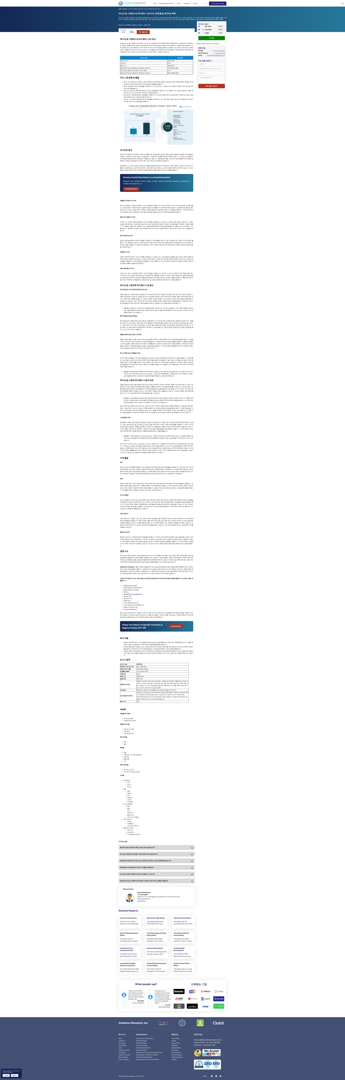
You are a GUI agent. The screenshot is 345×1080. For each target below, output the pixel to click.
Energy (125, 9)
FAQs (120, 1048)
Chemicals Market (141, 1043)
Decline (14, 1075)
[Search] (207, 3)
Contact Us (122, 1041)
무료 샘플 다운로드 (211, 86)
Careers (174, 1041)
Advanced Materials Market (144, 1057)
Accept (6, 1075)
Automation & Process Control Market (147, 1059)
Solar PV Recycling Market (182, 918)
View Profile (141, 901)
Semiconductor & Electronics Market (147, 1055)
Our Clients (122, 1043)
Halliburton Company (130, 585)
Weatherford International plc (133, 594)
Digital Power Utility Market (156, 918)
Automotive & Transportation (144, 1038)
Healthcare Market (141, 1041)
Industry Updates (124, 1059)
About (120, 1038)
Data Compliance (177, 1055)
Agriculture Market (141, 1050)
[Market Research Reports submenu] (174, 3)
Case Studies (175, 1038)
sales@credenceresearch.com (216, 55)
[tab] (123, 32)
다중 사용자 (208, 29)
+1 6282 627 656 (219, 53)
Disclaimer (175, 1045)
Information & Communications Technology (149, 1052)
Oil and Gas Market (141, 1045)
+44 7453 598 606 (219, 51)
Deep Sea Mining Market (155, 948)
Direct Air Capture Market (128, 918)
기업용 (207, 33)
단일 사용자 (208, 26)
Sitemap (174, 1059)
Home (120, 9)
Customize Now (176, 626)
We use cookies (7, 1070)
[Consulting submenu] (190, 3)
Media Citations (176, 1048)
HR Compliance (176, 1052)
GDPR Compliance (177, 1057)
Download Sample (131, 189)
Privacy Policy (176, 1043)
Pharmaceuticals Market (143, 1048)
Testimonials (122, 1045)
